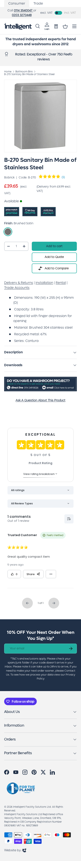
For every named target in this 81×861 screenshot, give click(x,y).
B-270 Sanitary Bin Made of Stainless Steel (29, 74)
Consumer (16, 3)
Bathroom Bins (24, 71)
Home (7, 71)
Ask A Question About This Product (40, 400)
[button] (65, 26)
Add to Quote (54, 257)
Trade (38, 3)
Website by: (15, 850)
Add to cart (54, 246)
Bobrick (9, 177)
